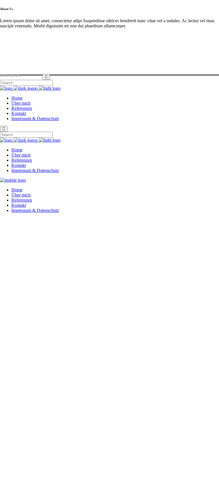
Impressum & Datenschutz (24, 478)
